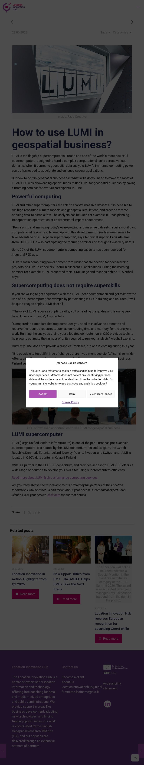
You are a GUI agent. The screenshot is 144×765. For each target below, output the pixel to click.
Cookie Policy (70, 402)
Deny (72, 394)
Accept (42, 394)
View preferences (101, 394)
